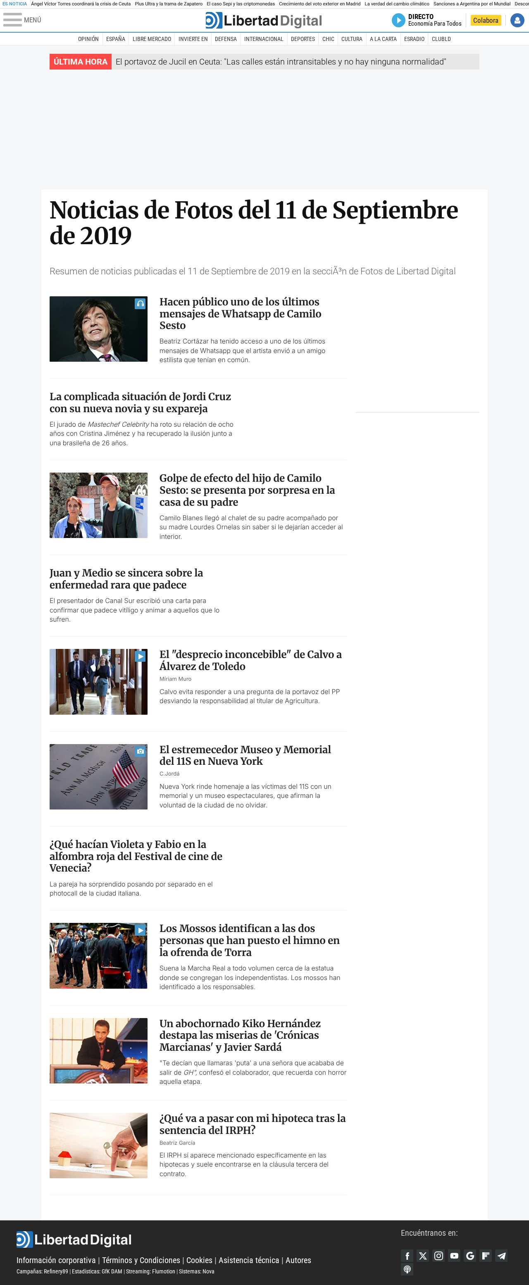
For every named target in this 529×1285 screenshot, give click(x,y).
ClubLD (441, 39)
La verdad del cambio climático (397, 4)
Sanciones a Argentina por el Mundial (472, 4)
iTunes (407, 1269)
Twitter (423, 1255)
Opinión (88, 39)
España (115, 39)
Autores (298, 1260)
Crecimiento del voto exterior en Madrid (319, 4)
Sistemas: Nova (196, 1271)
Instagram (438, 1255)
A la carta (383, 39)
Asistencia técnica (249, 1260)
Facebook (407, 1255)
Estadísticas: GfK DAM (97, 1271)
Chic (328, 39)
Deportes (303, 39)
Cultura (351, 39)
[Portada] (263, 20)
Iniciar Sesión (517, 20)
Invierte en (193, 39)
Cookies (199, 1260)
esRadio (414, 39)
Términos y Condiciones (141, 1260)
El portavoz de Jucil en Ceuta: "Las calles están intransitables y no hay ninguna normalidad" (281, 62)
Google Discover (470, 1255)
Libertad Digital (209, 1239)
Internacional (264, 39)
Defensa (226, 39)
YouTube (454, 1255)
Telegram (501, 1255)
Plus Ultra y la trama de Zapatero (169, 4)
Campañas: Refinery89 (42, 1271)
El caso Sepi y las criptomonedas (241, 4)
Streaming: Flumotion (150, 1271)
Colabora (485, 20)
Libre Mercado (152, 39)
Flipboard (485, 1255)
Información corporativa (56, 1260)
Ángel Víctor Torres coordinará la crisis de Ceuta (81, 4)
